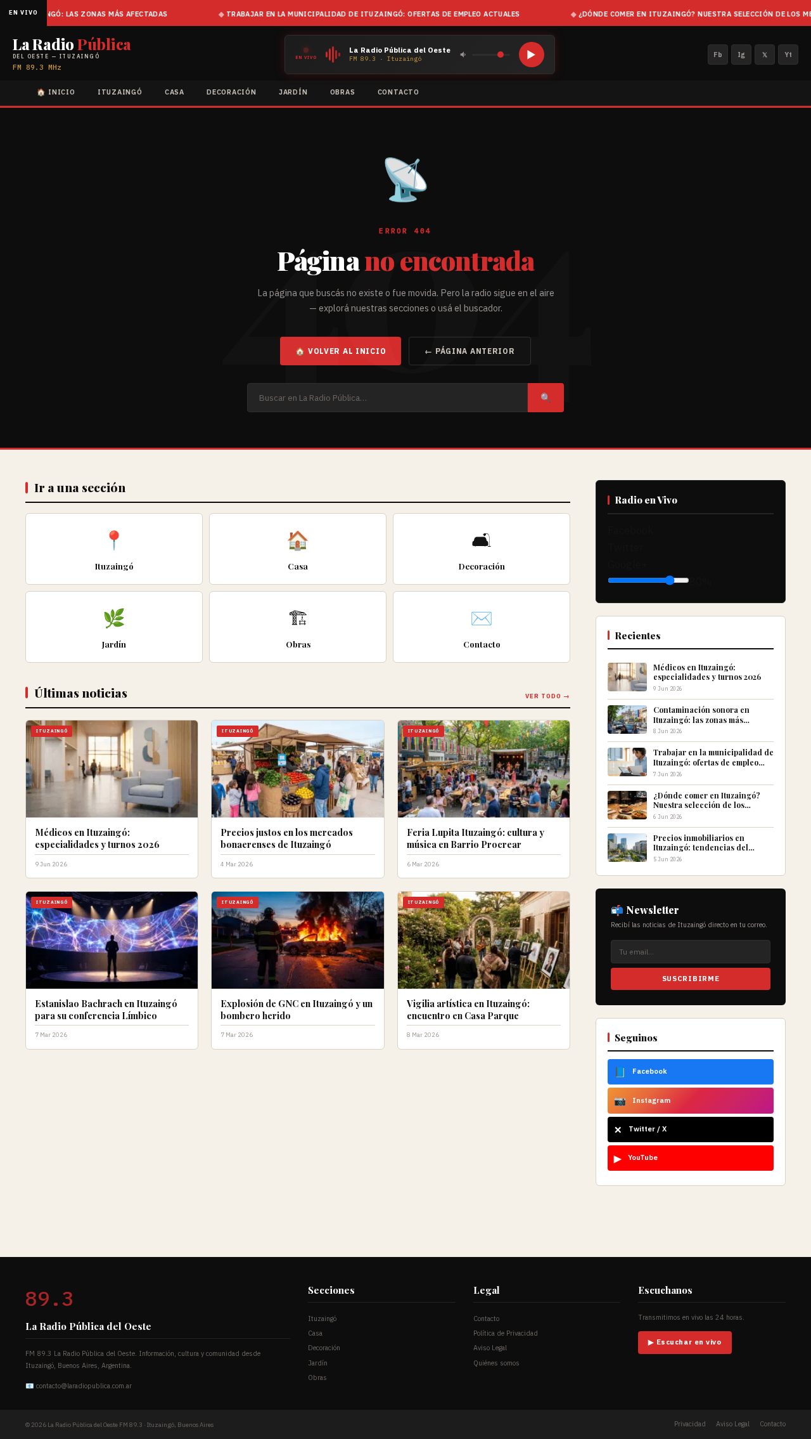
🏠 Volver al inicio (340, 351)
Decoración (232, 92)
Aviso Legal (490, 1347)
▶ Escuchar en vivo (684, 1342)
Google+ (628, 564)
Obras (342, 92)
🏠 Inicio (56, 92)
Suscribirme (690, 978)
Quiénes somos (496, 1362)
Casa (174, 92)
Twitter (626, 547)
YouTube (636, 1158)
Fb (717, 54)
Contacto (398, 92)
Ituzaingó (120, 92)
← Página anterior (469, 351)
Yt (788, 54)
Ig (741, 54)
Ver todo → (547, 696)
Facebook (630, 530)
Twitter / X (640, 1129)
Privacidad (690, 1423)
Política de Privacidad (505, 1333)
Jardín (293, 92)
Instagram (642, 1100)
